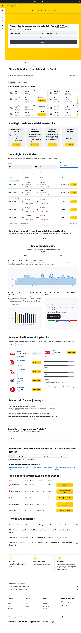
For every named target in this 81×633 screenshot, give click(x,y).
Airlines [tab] (12, 456)
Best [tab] (19, 82)
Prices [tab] (25, 255)
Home (9, 62)
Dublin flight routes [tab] (35, 456)
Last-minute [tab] (26, 82)
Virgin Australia (21, 360)
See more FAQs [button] (33, 420)
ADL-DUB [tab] (43, 238)
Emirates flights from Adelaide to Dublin (42, 467)
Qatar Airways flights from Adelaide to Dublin (18, 468)
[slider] (79, 167)
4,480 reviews (20, 392)
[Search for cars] (3, 17)
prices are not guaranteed (40, 579)
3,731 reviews (20, 383)
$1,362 (60, 26)
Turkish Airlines (20, 387)
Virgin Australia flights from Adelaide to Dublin (65, 468)
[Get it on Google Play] (65, 601)
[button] (79, 1)
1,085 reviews (20, 374)
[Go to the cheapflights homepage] (11, 6)
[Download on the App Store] (65, 605)
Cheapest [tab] (12, 82)
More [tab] (61, 255)
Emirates (19, 351)
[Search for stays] (3, 14)
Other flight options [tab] (62, 456)
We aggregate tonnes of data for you (19, 586)
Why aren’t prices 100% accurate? (18, 589)
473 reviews (20, 365)
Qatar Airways (20, 378)
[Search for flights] (3, 10)
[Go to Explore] (3, 20)
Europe (13, 62)
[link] (16, 144)
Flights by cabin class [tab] (48, 456)
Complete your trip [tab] (22, 456)
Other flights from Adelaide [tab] (17, 459)
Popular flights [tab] (31, 459)
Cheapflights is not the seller (17, 583)
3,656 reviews (20, 356)
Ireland (18, 62)
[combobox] (28, 29)
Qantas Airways (21, 369)
